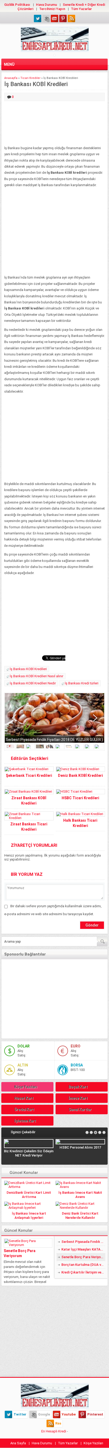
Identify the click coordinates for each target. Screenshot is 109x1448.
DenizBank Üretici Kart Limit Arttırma (29, 1195)
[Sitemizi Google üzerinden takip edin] (46, 18)
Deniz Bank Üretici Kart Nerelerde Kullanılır (80, 1215)
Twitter (19, 1414)
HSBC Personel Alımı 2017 (80, 1147)
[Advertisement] (54, 123)
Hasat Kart (23, 1098)
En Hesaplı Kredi (53, 1431)
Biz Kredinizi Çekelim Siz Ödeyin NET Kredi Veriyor (28, 1153)
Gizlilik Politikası (17, 5)
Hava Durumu (46, 5)
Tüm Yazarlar (81, 9)
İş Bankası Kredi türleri (81, 683)
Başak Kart (78, 1087)
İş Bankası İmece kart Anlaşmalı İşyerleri (29, 1215)
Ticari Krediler (30, 78)
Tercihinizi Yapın (52, 9)
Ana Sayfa (18, 1443)
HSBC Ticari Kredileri (80, 798)
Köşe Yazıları (25, 1087)
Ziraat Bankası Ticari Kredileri (28, 826)
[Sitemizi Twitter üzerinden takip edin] (37, 18)
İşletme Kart (25, 1121)
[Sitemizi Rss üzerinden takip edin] (71, 18)
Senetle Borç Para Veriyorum (19, 1253)
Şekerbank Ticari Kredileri (29, 775)
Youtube (69, 1414)
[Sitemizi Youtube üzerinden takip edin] (54, 18)
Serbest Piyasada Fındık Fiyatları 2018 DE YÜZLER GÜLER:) (54, 739)
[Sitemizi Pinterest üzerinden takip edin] (63, 18)
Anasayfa (10, 78)
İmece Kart (78, 1098)
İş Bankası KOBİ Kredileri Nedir (33, 683)
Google (44, 1414)
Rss (58, 1423)
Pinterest (95, 1414)
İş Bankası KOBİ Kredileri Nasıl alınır (36, 676)
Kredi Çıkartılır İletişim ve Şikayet (83, 1272)
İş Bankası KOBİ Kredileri (28, 669)
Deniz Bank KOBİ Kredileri (80, 775)
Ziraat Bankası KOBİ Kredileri (28, 800)
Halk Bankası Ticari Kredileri (80, 823)
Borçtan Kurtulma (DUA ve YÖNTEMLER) (83, 1265)
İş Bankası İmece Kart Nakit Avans (80, 1195)
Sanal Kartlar (80, 1109)
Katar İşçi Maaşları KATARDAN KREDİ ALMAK (83, 1249)
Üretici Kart (24, 1109)
